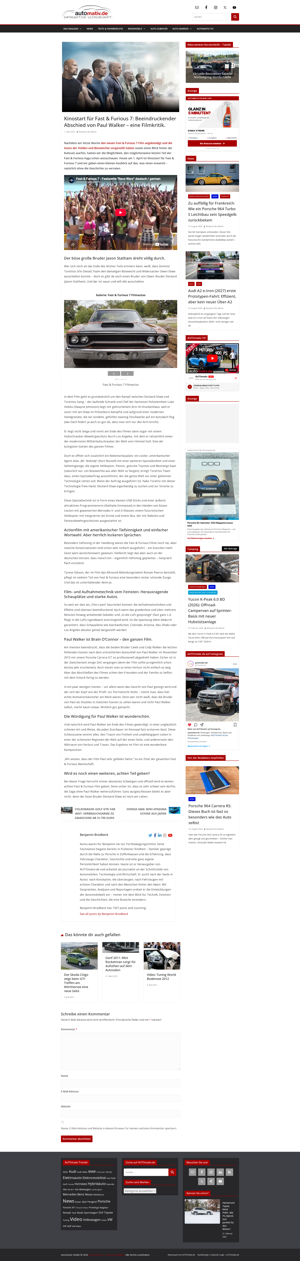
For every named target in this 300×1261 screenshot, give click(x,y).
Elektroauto (72, 1177)
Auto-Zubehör (159, 28)
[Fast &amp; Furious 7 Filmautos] (120, 334)
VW (109, 1219)
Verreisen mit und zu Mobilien (202, 592)
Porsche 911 (69, 1207)
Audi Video (82, 1172)
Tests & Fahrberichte (110, 28)
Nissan (78, 1202)
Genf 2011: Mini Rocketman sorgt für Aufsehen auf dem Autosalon (120, 964)
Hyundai (110, 1184)
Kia (76, 1189)
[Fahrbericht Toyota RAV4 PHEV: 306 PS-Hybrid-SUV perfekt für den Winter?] (202, 1220)
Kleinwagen (85, 1189)
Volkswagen (92, 1219)
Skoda (80, 1212)
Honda (71, 1184)
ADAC (65, 1172)
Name (64, 1076)
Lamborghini (97, 1189)
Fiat (108, 1178)
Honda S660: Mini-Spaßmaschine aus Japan (146, 811)
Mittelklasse (98, 1194)
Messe (89, 1194)
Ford (113, 1178)
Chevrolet (101, 1172)
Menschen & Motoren (199, 196)
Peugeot (92, 1201)
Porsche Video (82, 1208)
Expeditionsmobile (197, 587)
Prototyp (94, 1207)
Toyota (108, 1212)
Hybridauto (97, 1183)
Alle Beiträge (230, 548)
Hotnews (81, 1184)
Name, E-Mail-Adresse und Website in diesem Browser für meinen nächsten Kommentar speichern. (119, 1128)
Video (76, 1219)
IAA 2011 (71, 1189)
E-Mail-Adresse (70, 1091)
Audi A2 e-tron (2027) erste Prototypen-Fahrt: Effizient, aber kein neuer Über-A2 (212, 296)
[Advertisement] (212, 423)
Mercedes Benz (73, 1194)
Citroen (108, 1172)
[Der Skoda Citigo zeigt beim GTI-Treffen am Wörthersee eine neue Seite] (79, 944)
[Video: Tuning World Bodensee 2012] (162, 944)
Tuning (66, 1220)
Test (199, 284)
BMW (92, 1172)
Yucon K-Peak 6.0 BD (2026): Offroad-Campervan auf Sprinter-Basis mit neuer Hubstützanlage (210, 610)
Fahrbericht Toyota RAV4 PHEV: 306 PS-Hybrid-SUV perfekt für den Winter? (228, 1216)
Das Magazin (70, 28)
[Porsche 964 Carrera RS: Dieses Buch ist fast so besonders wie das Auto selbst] (212, 780)
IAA (65, 1189)
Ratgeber (104, 1207)
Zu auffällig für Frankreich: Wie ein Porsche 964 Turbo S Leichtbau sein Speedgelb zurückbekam (212, 211)
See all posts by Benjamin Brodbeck (104, 914)
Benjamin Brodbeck (87, 131)
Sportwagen (91, 1212)
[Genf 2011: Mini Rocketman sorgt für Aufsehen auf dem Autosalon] (120, 944)
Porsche (225, 196)
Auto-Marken (180, 28)
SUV (101, 1212)
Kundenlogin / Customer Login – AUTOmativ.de (218, 1254)
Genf (65, 1184)
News (90, 28)
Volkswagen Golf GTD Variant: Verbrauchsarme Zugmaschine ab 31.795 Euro (95, 813)
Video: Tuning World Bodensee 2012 (161, 977)
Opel (84, 1201)
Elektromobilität (94, 1178)
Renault (67, 1212)
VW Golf (67, 1226)
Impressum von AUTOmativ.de (181, 1254)
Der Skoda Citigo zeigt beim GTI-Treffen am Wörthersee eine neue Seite (76, 983)
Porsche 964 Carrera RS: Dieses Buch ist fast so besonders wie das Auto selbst (209, 814)
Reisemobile (135, 28)
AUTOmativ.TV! (205, 28)
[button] (80, 29)
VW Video (76, 1226)
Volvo (104, 1220)
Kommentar (69, 1029)
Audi (191, 284)
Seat (74, 1212)
